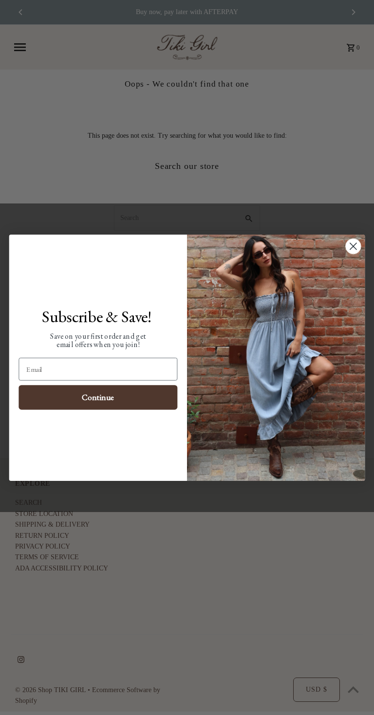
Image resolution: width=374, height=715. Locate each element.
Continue (98, 397)
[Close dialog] (353, 246)
